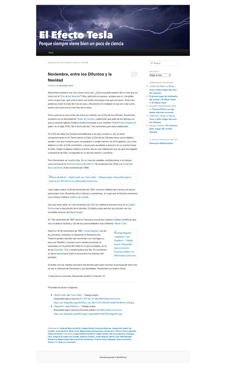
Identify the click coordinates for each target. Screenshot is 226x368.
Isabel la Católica (87, 336)
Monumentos (97, 331)
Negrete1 (59, 306)
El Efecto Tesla (159, 102)
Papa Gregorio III (127, 122)
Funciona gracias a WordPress (113, 357)
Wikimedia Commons (109, 298)
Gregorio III (117, 328)
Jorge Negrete (91, 230)
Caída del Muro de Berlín (70, 328)
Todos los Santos (85, 118)
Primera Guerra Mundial (79, 163)
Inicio (51, 52)
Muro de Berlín (76, 339)
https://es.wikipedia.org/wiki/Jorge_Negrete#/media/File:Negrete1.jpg (88, 313)
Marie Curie (120, 223)
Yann (73, 294)
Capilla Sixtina (88, 328)
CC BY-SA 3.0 (87, 298)
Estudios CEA (61, 249)
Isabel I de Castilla (79, 197)
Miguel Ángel (75, 212)
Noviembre (109, 331)
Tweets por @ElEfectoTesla (161, 143)
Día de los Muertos (70, 96)
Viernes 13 (52, 342)
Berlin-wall (60, 294)
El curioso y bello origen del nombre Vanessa (163, 89)
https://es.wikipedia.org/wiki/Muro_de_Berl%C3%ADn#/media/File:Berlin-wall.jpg (94, 302)
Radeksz (74, 306)
